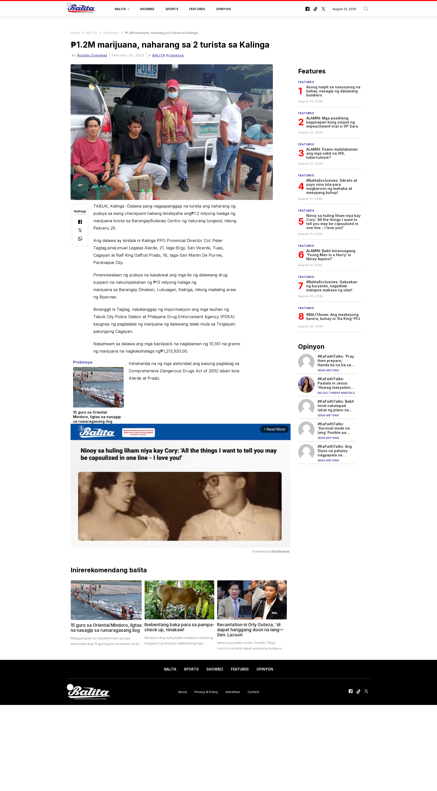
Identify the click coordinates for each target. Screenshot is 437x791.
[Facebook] (80, 222)
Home (75, 33)
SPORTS (171, 9)
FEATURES (197, 9)
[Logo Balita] (81, 9)
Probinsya (111, 33)
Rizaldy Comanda (92, 55)
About (182, 692)
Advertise (233, 692)
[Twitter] (80, 231)
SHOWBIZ (147, 9)
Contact (253, 692)
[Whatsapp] (80, 239)
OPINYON (223, 9)
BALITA (120, 9)
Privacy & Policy (206, 692)
